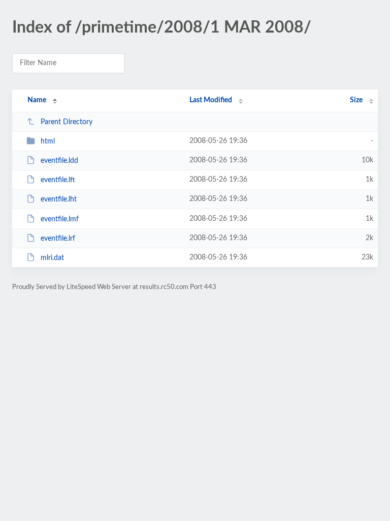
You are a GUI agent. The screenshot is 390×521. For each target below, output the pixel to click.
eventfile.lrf (58, 238)
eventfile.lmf (60, 219)
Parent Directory (66, 122)
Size (356, 100)
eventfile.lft (58, 180)
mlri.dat (52, 258)
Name (36, 100)
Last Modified (210, 100)
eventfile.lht (59, 199)
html (48, 141)
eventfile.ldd (59, 160)
